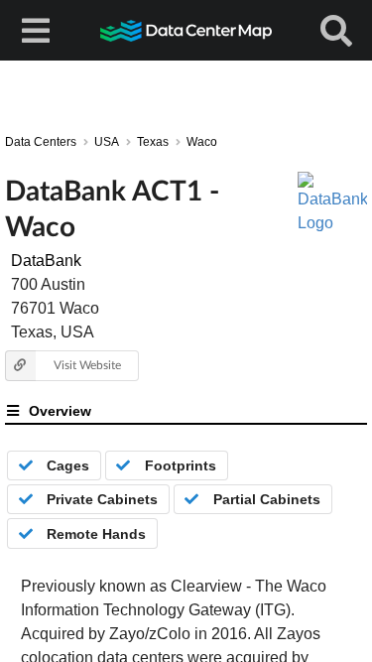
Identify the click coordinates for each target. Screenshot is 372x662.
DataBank (46, 260)
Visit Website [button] (87, 364)
